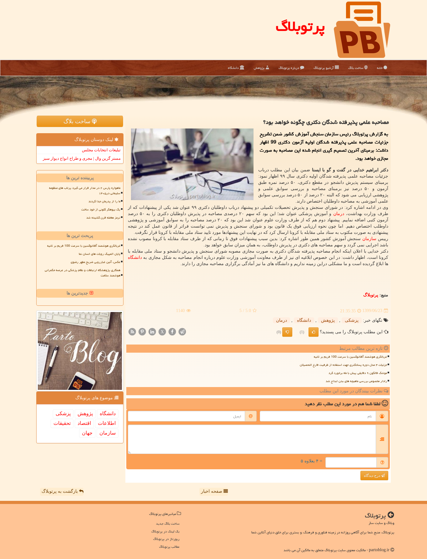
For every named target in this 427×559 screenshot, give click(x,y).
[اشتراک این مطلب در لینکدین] (152, 331)
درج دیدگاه (372, 475)
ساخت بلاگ (356, 67)
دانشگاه (234, 67)
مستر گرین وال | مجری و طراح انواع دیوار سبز (82, 158)
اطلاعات (107, 423)
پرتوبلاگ (300, 26)
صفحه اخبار (212, 491)
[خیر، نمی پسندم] (287, 332)
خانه (380, 67)
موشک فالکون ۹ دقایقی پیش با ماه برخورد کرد (358, 373)
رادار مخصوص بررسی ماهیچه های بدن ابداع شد (356, 381)
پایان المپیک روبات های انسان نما (99, 254)
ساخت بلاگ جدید (167, 523)
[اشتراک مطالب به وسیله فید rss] (132, 331)
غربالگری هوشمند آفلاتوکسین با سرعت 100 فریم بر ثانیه (350, 357)
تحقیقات (62, 423)
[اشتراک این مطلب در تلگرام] (182, 331)
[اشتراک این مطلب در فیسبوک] (172, 331)
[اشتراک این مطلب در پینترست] (142, 331)
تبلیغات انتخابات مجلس (101, 150)
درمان (338, 213)
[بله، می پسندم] (314, 332)
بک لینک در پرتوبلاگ (165, 531)
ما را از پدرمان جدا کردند (104, 201)
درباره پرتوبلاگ (289, 67)
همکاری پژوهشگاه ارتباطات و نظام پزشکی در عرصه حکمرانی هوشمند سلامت (82, 273)
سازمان (369, 238)
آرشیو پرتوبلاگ (324, 67)
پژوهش (259, 67)
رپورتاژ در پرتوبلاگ (166, 539)
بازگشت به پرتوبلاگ (60, 491)
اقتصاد (84, 423)
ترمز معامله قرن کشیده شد (103, 217)
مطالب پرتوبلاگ (169, 546)
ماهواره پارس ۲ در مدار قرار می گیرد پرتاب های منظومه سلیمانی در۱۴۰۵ (84, 190)
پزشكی (352, 320)
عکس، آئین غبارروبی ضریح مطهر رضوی (95, 262)
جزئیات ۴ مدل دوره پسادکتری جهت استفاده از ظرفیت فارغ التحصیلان (343, 365)
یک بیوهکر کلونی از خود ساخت (100, 209)
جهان (87, 433)
